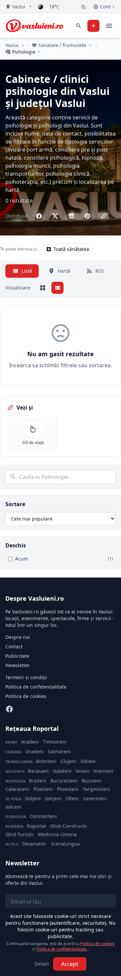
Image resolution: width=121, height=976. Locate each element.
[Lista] (57, 288)
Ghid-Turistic (19, 834)
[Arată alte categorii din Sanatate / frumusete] (90, 45)
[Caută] (79, 26)
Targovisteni (96, 789)
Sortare (15, 504)
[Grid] (43, 288)
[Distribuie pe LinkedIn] (71, 216)
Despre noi (17, 637)
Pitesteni (43, 789)
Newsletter (17, 665)
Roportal (36, 826)
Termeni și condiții (26, 677)
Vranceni (103, 771)
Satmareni (59, 751)
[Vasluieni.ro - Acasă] (34, 26)
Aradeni (30, 742)
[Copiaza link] (103, 216)
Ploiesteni (68, 789)
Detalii (42, 964)
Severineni (95, 798)
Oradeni (34, 751)
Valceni (13, 807)
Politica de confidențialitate (36, 687)
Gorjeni (53, 798)
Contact (14, 646)
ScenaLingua (65, 844)
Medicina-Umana (57, 834)
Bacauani (38, 771)
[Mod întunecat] (84, 7)
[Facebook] (9, 709)
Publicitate (17, 656)
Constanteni (43, 816)
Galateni (62, 771)
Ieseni (82, 771)
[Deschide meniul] (109, 26)
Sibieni (88, 761)
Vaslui (12, 45)
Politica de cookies (25, 696)
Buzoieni (91, 780)
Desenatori (34, 844)
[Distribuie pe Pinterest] (87, 216)
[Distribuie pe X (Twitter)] (55, 216)
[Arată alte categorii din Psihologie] (39, 52)
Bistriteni (46, 761)
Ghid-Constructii (68, 826)
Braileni (37, 780)
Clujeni (68, 761)
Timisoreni (55, 742)
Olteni (72, 798)
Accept (69, 964)
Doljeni (33, 798)
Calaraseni (17, 789)
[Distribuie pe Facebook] (39, 216)
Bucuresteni (64, 780)
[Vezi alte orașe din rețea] (22, 45)
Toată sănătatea (71, 249)
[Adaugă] (93, 26)
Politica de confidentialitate (62, 949)
